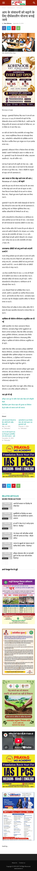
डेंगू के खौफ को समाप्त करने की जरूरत (13, 408)
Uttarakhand (11, 8)
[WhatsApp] (18, 28)
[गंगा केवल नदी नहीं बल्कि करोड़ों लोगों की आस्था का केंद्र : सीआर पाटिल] (7, 535)
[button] (3, 3)
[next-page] (6, 563)
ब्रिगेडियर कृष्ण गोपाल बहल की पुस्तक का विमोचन (16, 405)
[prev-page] (3, 563)
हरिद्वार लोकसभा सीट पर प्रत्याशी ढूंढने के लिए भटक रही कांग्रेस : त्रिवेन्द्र (23, 555)
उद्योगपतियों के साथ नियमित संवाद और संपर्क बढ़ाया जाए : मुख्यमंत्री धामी (25, 422)
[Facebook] (4, 28)
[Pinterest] (14, 28)
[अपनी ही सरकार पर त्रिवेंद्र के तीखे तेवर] (7, 506)
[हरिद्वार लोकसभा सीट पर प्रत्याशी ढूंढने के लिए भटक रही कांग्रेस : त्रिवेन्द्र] (7, 555)
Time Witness (7, 23)
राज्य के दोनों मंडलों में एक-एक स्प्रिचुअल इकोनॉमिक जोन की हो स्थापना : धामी (9, 434)
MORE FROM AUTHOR (11, 499)
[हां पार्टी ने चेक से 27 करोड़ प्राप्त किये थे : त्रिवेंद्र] (7, 525)
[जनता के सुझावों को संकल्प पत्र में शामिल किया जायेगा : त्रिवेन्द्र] (7, 545)
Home (4, 8)
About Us (14, 863)
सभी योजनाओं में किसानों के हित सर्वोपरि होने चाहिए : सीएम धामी (9, 422)
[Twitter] (9, 28)
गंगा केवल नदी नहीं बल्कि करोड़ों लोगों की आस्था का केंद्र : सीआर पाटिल (23, 535)
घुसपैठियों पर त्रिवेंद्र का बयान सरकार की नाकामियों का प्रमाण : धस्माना (23, 515)
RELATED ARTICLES (10, 496)
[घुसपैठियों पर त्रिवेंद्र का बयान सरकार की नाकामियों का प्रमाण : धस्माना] (7, 515)
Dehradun (19, 8)
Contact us (22, 863)
